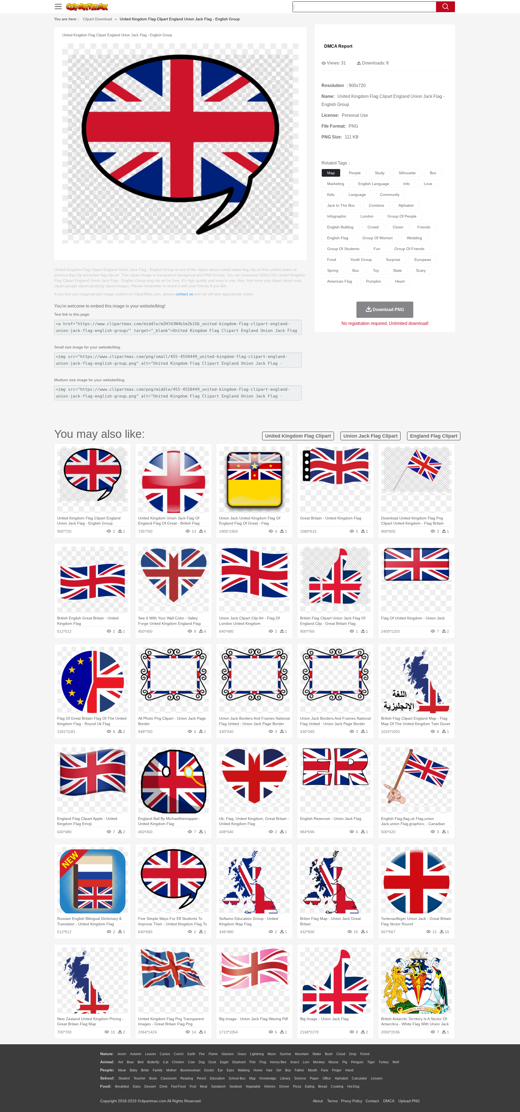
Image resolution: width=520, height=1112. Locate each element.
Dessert (150, 1086)
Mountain (302, 1054)
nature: (107, 1054)
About (318, 1101)
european (422, 259)
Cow (191, 1062)
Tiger (371, 1062)
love (428, 184)
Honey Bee (278, 1062)
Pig (344, 1062)
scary (421, 270)
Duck (212, 1062)
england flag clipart (433, 436)
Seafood (235, 1086)
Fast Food (178, 1086)
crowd (373, 227)
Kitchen (269, 1086)
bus (355, 270)
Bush (329, 1054)
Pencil (201, 1078)
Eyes (230, 1070)
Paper (314, 1078)
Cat (165, 1062)
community (389, 194)
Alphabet (341, 1078)
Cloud (340, 1054)
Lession (376, 1078)
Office (327, 1078)
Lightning (257, 1054)
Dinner (284, 1086)
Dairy (137, 1086)
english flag (337, 238)
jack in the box (341, 205)
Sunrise (285, 1054)
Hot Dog (353, 1086)
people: (107, 1070)
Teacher (139, 1078)
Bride (145, 1070)
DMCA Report (338, 46)
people (355, 173)
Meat (203, 1086)
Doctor (209, 1070)
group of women (377, 238)
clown (398, 227)
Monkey (319, 1062)
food (331, 259)
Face (324, 1070)
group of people (402, 216)
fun (376, 249)
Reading (186, 1078)
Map (252, 1078)
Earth (191, 1054)
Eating (309, 1086)
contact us (184, 294)
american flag (339, 281)
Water (317, 1054)
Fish (252, 1062)
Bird (141, 1062)
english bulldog (340, 227)
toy (376, 270)
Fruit (193, 1086)
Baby (133, 1070)
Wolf (395, 1062)
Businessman (190, 1070)
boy (288, 1070)
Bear (130, 1062)
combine (376, 205)
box (433, 173)
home (257, 1070)
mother (171, 1070)
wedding (414, 238)
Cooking (337, 1086)
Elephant (239, 1062)
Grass (242, 1054)
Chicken (178, 1062)
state (397, 270)
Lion (306, 1062)
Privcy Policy (351, 1101)
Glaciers (228, 1054)
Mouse (334, 1062)
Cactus (165, 1054)
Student (124, 1078)
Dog (202, 1062)
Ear (220, 1070)
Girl (278, 1070)
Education (217, 1078)
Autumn (135, 1054)
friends (423, 227)
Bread (322, 1086)
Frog (262, 1062)
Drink (163, 1086)
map (331, 173)
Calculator (359, 1078)
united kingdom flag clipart (298, 436)
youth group (361, 259)
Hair (269, 1070)
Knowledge (267, 1078)
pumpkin (373, 281)
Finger (337, 1070)
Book (153, 1078)
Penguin (357, 1062)
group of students (343, 249)
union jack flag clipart (370, 436)
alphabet (406, 205)
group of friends (409, 249)
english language (373, 184)
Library (285, 1078)
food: (105, 1086)
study (380, 173)
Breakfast (122, 1086)
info (406, 184)
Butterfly (153, 1062)
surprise (393, 259)
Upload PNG (409, 1101)
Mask (122, 1070)
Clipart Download (97, 19)
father (299, 1070)
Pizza (297, 1086)
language (357, 194)
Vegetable (253, 1086)
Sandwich (218, 1086)
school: (107, 1078)
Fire (202, 1054)
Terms (332, 1101)
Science (300, 1078)
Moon (272, 1054)
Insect (294, 1062)
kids (330, 194)
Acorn (122, 1054)
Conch (179, 1054)
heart (400, 281)
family (157, 1070)
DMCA (388, 1101)
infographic (336, 216)
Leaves (150, 1054)
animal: (107, 1062)
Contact (372, 1101)
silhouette (407, 173)
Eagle (224, 1062)
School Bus (237, 1078)
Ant (120, 1062)
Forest (364, 1054)
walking (244, 1070)
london (366, 216)
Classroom (169, 1078)
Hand (349, 1070)
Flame (213, 1054)
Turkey (384, 1062)
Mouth (312, 1070)
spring (332, 270)
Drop (352, 1054)
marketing (335, 184)
